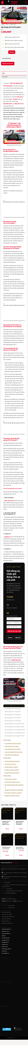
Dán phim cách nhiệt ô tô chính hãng (14, 790)
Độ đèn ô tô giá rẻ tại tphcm (12, 770)
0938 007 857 (11, 905)
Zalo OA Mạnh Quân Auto (10, 898)
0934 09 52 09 (19, 901)
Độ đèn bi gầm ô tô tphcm (11, 767)
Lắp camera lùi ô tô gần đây (12, 755)
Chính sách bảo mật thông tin (8, 916)
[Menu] (2, 2)
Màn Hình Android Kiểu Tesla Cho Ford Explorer (20, 823)
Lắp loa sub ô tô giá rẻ (10, 764)
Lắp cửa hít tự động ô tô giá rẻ (12, 782)
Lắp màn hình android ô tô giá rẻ (13, 743)
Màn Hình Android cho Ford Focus (6, 848)
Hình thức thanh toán (6, 912)
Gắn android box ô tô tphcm (12, 746)
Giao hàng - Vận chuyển (7, 914)
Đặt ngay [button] (7, 855)
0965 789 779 (9, 901)
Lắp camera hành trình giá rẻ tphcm (13, 752)
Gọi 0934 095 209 (7, 58)
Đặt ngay (12, 52)
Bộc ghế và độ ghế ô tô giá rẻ (12, 795)
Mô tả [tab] (3, 73)
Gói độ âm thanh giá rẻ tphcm (12, 761)
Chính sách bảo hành (6, 918)
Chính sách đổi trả (5, 921)
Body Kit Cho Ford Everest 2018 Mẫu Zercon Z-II (6, 823)
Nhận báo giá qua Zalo (7, 63)
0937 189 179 (11, 907)
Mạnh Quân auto (16, 660)
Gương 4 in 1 (7, 536)
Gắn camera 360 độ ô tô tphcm (13, 749)
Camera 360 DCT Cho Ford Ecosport (20, 848)
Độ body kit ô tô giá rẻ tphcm (12, 772)
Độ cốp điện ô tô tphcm (11, 779)
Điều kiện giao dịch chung (7, 923)
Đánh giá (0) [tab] (4, 76)
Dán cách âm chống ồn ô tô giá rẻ (13, 792)
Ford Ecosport (13, 24)
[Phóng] (3, 21)
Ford (7, 24)
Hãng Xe (3, 24)
